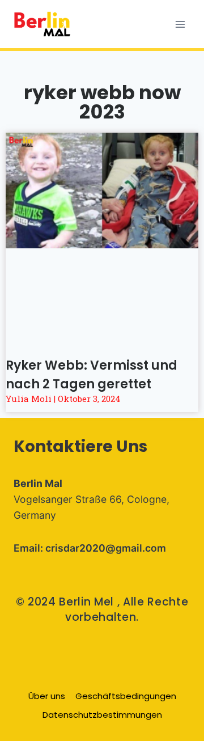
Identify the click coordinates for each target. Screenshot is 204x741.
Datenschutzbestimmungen (102, 715)
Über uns (46, 696)
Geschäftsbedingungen (125, 696)
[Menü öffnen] (179, 24)
